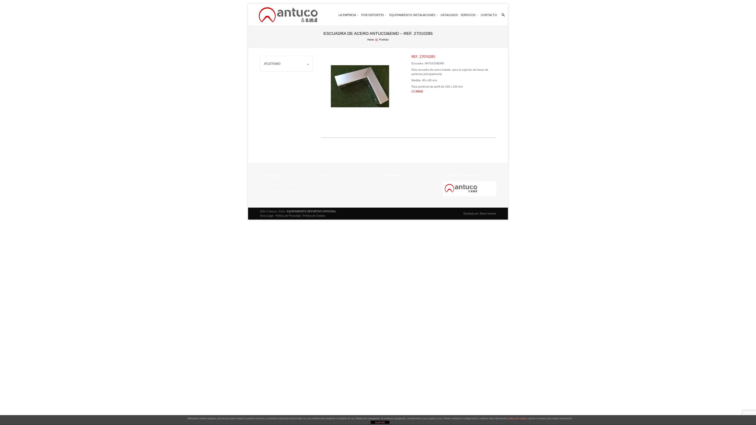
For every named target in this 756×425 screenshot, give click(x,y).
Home (370, 39)
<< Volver (417, 90)
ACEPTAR (380, 422)
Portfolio (384, 39)
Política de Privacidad (288, 215)
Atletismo (272, 63)
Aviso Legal (266, 215)
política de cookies (517, 418)
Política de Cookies (314, 215)
